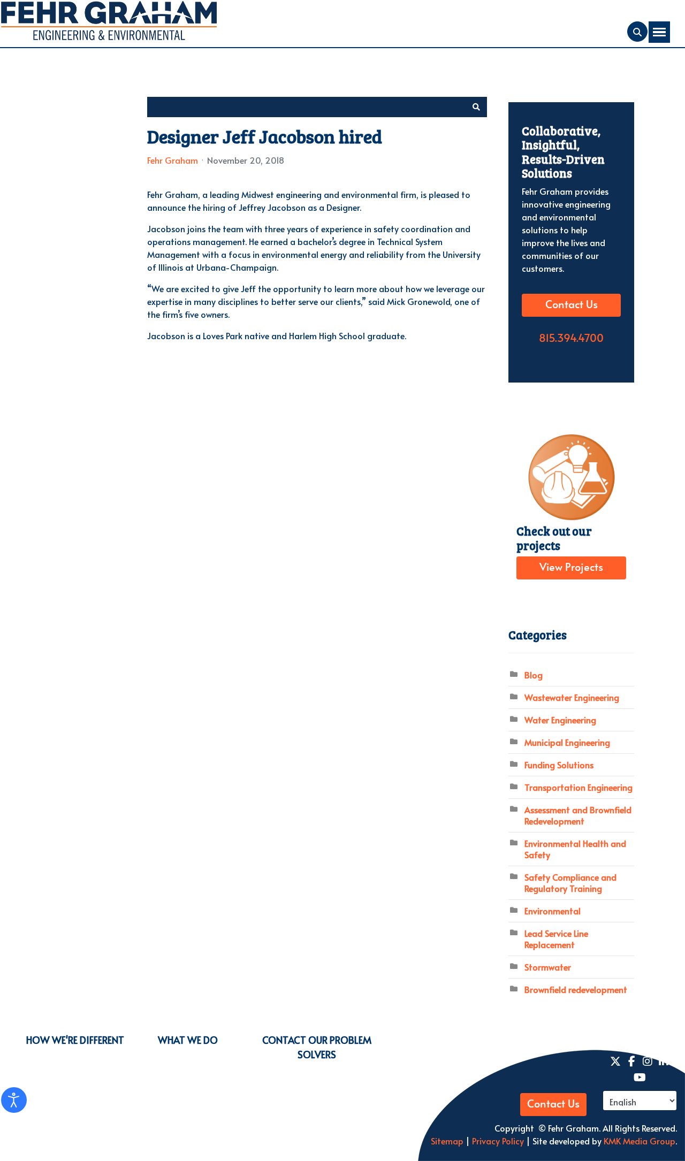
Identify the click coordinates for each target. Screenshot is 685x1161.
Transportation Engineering (578, 787)
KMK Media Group (639, 1141)
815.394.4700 (571, 338)
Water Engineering (560, 719)
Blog (533, 675)
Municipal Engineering (567, 742)
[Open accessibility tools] (14, 1100)
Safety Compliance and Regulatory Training (570, 882)
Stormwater (547, 967)
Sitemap (447, 1141)
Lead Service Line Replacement (556, 938)
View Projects (571, 567)
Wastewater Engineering (571, 697)
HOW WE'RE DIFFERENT (75, 1040)
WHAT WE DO (188, 1040)
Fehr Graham (172, 160)
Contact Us (571, 305)
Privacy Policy (497, 1141)
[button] (476, 107)
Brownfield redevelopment (575, 989)
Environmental (552, 910)
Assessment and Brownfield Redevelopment (577, 815)
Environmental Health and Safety (575, 848)
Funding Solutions (558, 764)
